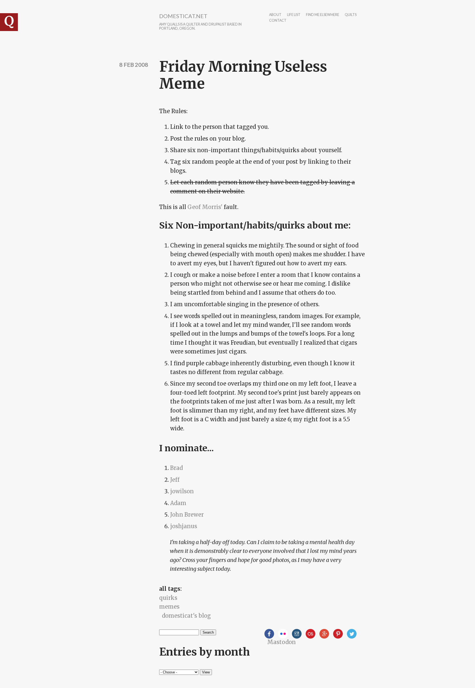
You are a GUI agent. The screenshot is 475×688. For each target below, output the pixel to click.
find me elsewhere (322, 15)
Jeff (174, 479)
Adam (178, 503)
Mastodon (281, 642)
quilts (351, 15)
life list (293, 15)
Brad (176, 467)
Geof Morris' (204, 207)
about (275, 15)
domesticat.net (183, 16)
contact (277, 21)
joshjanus (183, 526)
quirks (168, 597)
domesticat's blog (186, 615)
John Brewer (187, 514)
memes (169, 606)
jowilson (182, 491)
